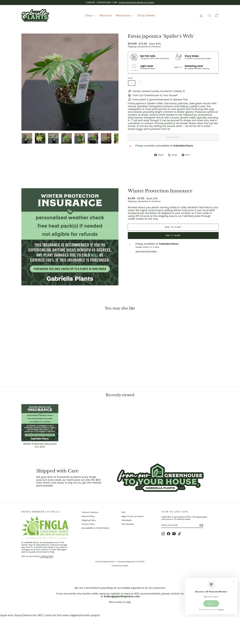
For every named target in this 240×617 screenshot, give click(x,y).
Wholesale (127, 520)
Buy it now (173, 235)
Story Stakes (146, 15)
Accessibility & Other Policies (95, 528)
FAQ (123, 512)
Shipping (132, 46)
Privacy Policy (88, 524)
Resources (123, 15)
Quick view (45, 361)
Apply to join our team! (133, 516)
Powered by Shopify (120, 565)
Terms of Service (90, 512)
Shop (89, 15)
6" (139, 83)
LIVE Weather (128, 524)
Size (130, 78)
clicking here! (46, 556)
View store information (146, 251)
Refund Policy (88, 516)
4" (131, 83)
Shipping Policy (89, 520)
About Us (105, 15)
